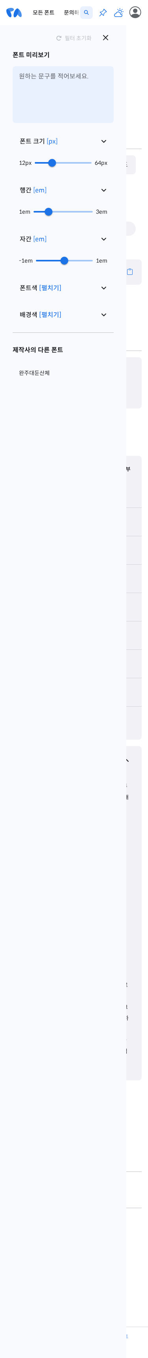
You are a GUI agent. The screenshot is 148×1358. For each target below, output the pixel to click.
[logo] (14, 12)
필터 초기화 (78, 38)
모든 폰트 (43, 12)
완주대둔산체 (34, 373)
